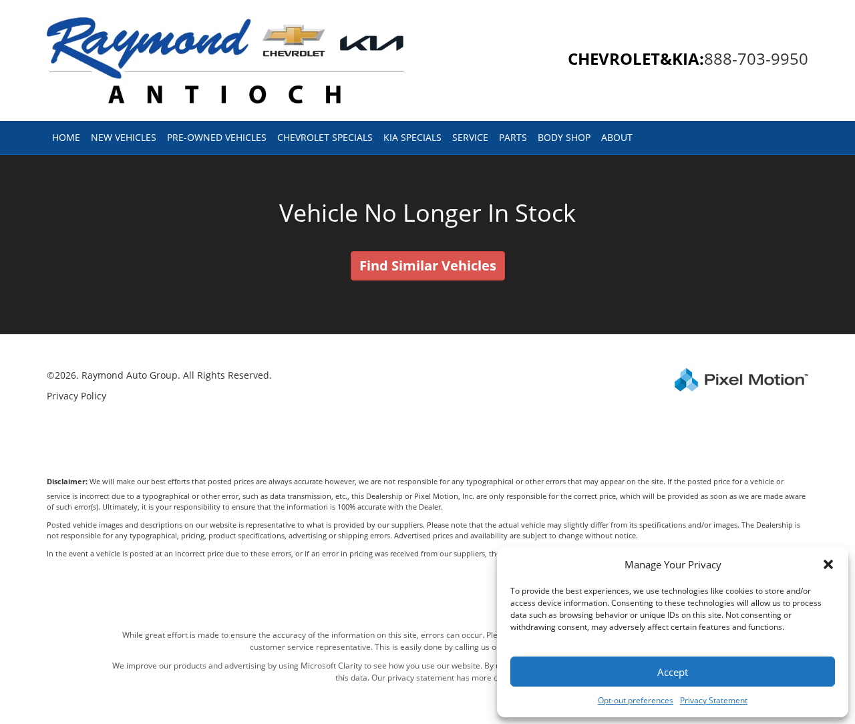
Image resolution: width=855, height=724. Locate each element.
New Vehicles (123, 137)
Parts (513, 137)
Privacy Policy (76, 395)
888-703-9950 (756, 58)
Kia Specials (412, 137)
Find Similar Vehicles (427, 265)
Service (470, 137)
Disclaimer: (67, 481)
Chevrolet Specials (325, 137)
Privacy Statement (713, 700)
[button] (828, 564)
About (617, 137)
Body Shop (564, 137)
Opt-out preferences (635, 700)
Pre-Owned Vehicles (217, 137)
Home (66, 137)
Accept (672, 672)
